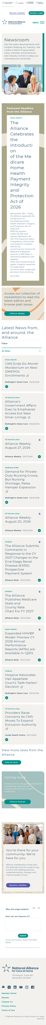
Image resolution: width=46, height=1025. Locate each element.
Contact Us (7, 1002)
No (39, 908)
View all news (11, 762)
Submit (23, 936)
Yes (34, 908)
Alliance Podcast (17, 802)
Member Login (36, 13)
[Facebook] (33, 987)
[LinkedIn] (15, 987)
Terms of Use (8, 1010)
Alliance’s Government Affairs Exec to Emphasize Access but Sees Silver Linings (20, 409)
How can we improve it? (18, 916)
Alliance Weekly (17, 313)
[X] (10, 987)
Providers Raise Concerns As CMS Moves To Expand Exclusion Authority (20, 718)
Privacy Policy (9, 1006)
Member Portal (9, 993)
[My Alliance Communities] (4, 986)
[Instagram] (27, 987)
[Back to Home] (16, 22)
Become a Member (17, 13)
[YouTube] (21, 987)
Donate (5, 998)
